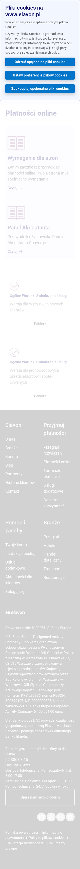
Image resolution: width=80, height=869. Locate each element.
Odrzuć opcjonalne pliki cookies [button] (40, 62)
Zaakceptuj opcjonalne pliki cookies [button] (40, 88)
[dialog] (40, 50)
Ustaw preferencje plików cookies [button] (40, 75)
